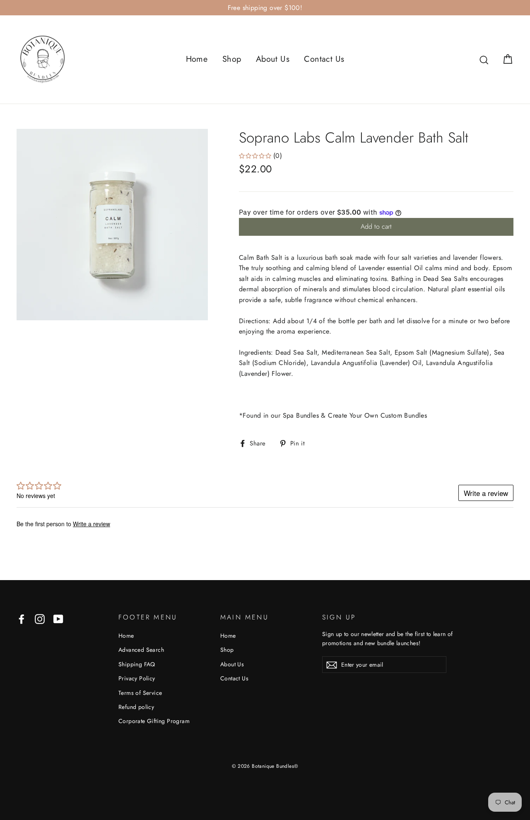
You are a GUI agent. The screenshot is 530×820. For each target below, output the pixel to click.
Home (197, 59)
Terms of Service (140, 693)
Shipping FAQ (136, 664)
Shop (231, 59)
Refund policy (136, 707)
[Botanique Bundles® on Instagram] (40, 618)
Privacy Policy (136, 678)
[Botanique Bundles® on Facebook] (21, 618)
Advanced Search (141, 650)
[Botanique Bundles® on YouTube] (58, 618)
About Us (272, 59)
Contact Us (324, 59)
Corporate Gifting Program (154, 721)
